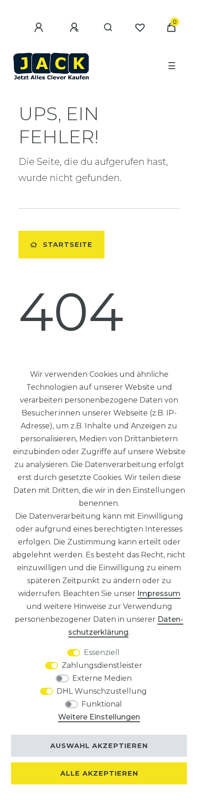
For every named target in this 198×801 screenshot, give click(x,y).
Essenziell (102, 652)
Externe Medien (102, 678)
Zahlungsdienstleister (102, 665)
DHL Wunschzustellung (102, 691)
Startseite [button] (68, 244)
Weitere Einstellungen (99, 717)
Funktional (102, 704)
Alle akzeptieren (99, 773)
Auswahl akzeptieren (99, 746)
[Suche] (108, 27)
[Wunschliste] (140, 27)
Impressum (159, 593)
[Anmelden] (40, 27)
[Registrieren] (75, 27)
